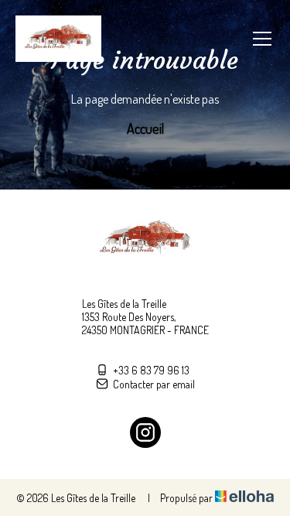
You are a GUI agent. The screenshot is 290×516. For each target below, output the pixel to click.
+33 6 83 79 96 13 (151, 370)
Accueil (145, 128)
